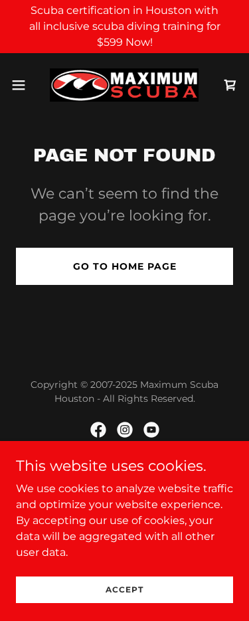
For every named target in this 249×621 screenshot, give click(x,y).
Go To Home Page (125, 266)
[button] (23, 85)
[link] (124, 85)
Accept (124, 589)
